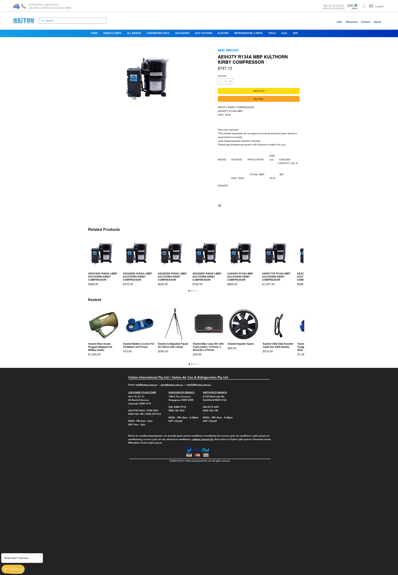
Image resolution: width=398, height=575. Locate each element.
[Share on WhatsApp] (220, 213)
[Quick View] (104, 261)
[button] (364, 6)
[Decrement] (220, 89)
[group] (193, 269)
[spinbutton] (225, 89)
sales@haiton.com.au (171, 392)
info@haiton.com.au (146, 392)
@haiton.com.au (202, 392)
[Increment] (231, 89)
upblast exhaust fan (203, 446)
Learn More (268, 78)
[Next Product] (299, 261)
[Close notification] (40, 556)
